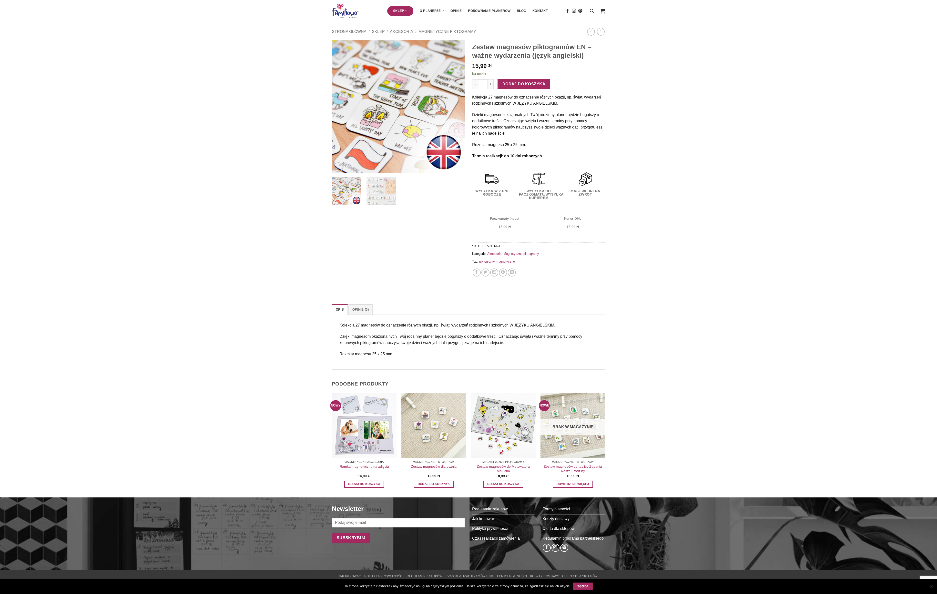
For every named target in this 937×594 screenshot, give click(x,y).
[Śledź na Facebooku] (568, 11)
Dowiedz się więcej (573, 484)
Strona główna (349, 32)
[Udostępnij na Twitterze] (485, 272)
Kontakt (540, 11)
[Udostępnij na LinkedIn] (512, 272)
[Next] (456, 106)
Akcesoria (401, 32)
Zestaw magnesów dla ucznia (434, 466)
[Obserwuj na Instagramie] (574, 11)
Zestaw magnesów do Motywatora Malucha (503, 469)
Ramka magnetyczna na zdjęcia (364, 466)
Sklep (378, 32)
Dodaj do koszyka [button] (364, 484)
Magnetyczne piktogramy (447, 32)
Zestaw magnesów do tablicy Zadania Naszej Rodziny (573, 469)
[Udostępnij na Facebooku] (477, 272)
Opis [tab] (340, 309)
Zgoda (583, 586)
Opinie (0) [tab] (360, 309)
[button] (592, 11)
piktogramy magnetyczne (497, 261)
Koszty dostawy (544, 576)
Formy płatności (512, 576)
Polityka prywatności (383, 576)
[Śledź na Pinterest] (580, 11)
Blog (521, 11)
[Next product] (591, 31)
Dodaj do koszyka (523, 84)
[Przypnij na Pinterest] (503, 272)
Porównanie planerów (489, 11)
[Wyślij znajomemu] (494, 272)
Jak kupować (349, 576)
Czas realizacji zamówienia (470, 576)
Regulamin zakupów (424, 576)
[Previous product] (600, 31)
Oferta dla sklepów (580, 576)
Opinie (456, 11)
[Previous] (340, 106)
